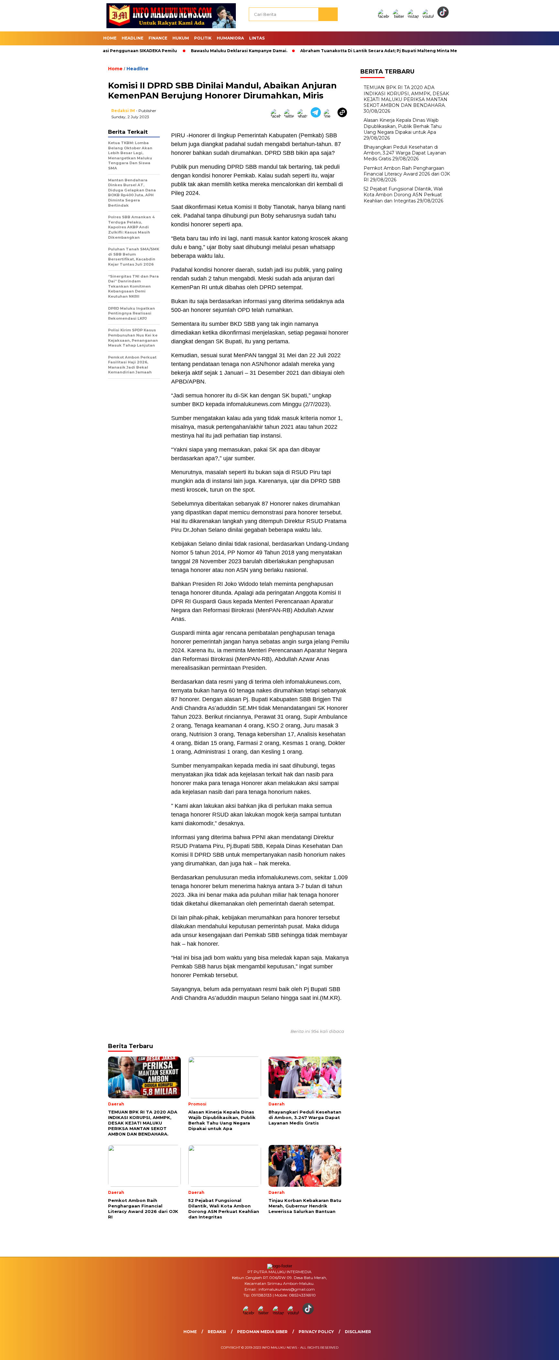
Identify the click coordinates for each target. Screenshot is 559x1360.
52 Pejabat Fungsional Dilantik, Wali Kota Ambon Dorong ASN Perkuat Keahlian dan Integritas (403, 194)
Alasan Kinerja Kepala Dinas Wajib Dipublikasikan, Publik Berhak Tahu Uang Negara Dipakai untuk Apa (403, 126)
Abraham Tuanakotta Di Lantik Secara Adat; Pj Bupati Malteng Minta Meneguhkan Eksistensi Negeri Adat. (385, 50)
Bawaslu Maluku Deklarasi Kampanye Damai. (208, 50)
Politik (203, 38)
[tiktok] (444, 16)
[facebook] (384, 16)
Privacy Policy (316, 1331)
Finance (157, 38)
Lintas (257, 38)
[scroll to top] (536, 1350)
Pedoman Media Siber (262, 1331)
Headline (132, 38)
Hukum (180, 38)
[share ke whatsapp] (304, 116)
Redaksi (217, 1331)
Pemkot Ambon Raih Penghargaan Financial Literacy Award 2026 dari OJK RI (407, 174)
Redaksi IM (123, 110)
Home (109, 38)
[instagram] (414, 16)
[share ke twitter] (290, 116)
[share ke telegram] (317, 116)
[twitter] (399, 16)
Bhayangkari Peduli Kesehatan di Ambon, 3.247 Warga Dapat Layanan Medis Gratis (405, 153)
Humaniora (230, 38)
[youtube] (429, 16)
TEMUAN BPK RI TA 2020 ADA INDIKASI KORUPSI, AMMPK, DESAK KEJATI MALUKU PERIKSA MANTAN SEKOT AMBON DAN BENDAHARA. (406, 96)
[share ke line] (330, 116)
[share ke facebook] (277, 116)
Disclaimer (358, 1331)
